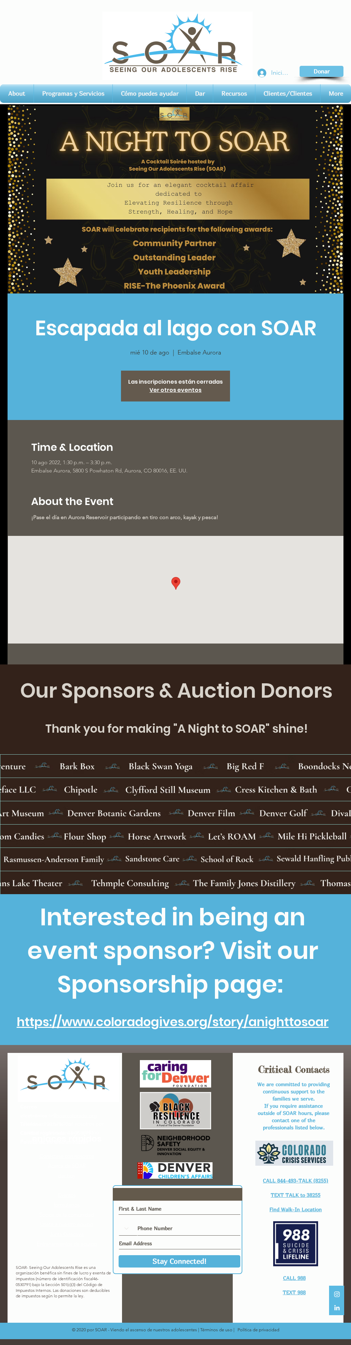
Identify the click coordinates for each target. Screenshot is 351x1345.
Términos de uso (216, 1329)
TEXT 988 (294, 1292)
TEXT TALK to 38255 (295, 1195)
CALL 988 (294, 1278)
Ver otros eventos (175, 390)
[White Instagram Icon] (337, 1294)
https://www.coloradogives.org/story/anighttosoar (173, 1022)
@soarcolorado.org (75, 1115)
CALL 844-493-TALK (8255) (295, 1180)
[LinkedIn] (337, 1307)
